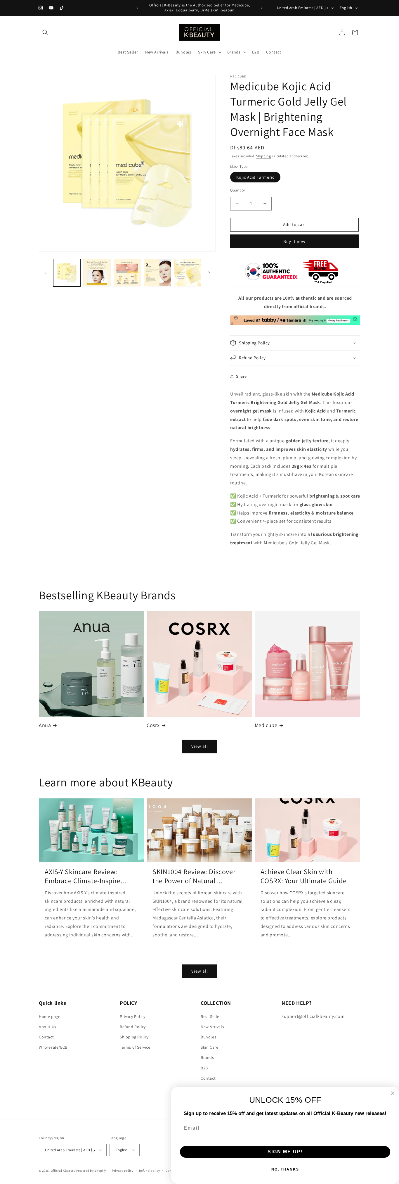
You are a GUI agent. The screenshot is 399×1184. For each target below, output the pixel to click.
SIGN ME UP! (285, 1151)
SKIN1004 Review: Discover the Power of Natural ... (193, 876)
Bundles (208, 1037)
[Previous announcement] (137, 7)
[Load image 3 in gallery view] (127, 272)
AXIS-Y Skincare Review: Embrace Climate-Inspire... (85, 876)
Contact (46, 1037)
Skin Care (209, 1047)
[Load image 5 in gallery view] (187, 272)
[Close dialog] (392, 1093)
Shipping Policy (134, 1037)
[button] (45, 32)
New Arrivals (212, 1026)
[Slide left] (45, 272)
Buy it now (294, 241)
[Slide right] (209, 272)
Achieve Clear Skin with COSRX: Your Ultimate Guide (304, 876)
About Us (47, 1026)
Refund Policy (133, 1026)
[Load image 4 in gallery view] (157, 272)
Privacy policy (122, 1170)
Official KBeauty (63, 1171)
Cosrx (153, 725)
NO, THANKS (285, 1169)
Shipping (263, 156)
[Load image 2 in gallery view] (96, 272)
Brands (207, 1057)
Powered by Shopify (91, 1171)
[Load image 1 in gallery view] (66, 272)
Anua (45, 725)
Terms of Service (135, 1047)
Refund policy (149, 1170)
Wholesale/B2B (53, 1047)
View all (199, 746)
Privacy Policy (132, 1016)
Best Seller (211, 1016)
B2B (204, 1068)
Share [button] (241, 376)
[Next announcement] (261, 7)
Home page (49, 1016)
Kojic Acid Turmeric (255, 177)
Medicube (266, 725)
